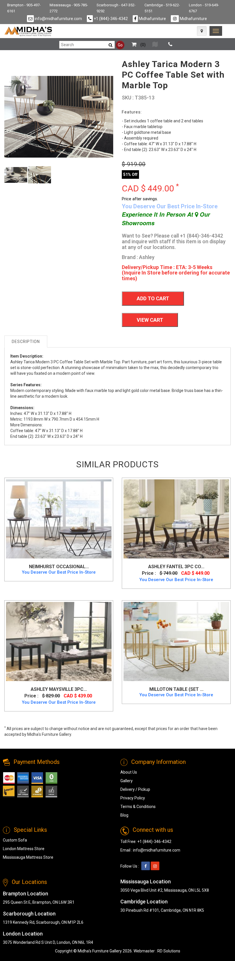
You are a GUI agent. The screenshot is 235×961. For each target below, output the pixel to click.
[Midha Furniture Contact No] (170, 44)
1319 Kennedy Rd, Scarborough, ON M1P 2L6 (43, 922)
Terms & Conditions (138, 806)
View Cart (150, 320)
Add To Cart (153, 298)
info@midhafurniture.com (58, 18)
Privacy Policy (132, 798)
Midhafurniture (152, 18)
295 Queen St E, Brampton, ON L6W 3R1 (39, 902)
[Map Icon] (202, 31)
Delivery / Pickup (135, 789)
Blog (124, 815)
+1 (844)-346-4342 (110, 18)
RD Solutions (168, 951)
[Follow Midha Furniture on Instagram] (155, 866)
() (143, 44)
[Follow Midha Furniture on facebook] (145, 866)
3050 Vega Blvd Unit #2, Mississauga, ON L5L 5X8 (164, 890)
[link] (215, 31)
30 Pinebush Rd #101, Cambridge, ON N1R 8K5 (162, 910)
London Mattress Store (23, 848)
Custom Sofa (15, 840)
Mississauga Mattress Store (28, 857)
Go (120, 45)
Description (26, 341)
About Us (128, 772)
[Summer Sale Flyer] (155, 44)
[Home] (28, 31)
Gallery (126, 780)
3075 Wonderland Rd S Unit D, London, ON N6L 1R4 (48, 942)
